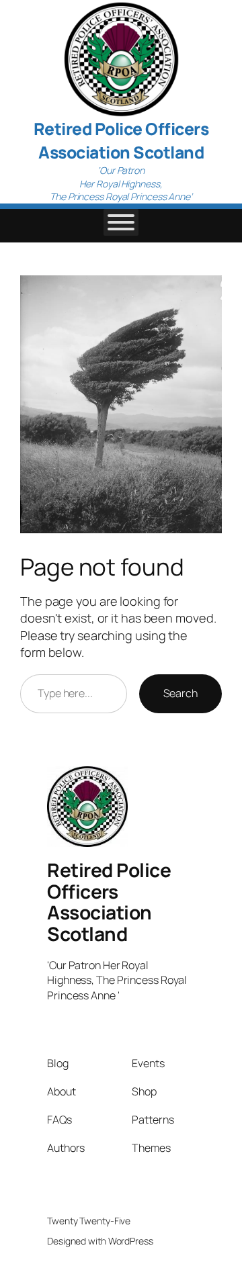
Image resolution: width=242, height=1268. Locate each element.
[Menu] (121, 222)
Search (180, 693)
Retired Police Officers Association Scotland (121, 140)
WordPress (130, 1240)
